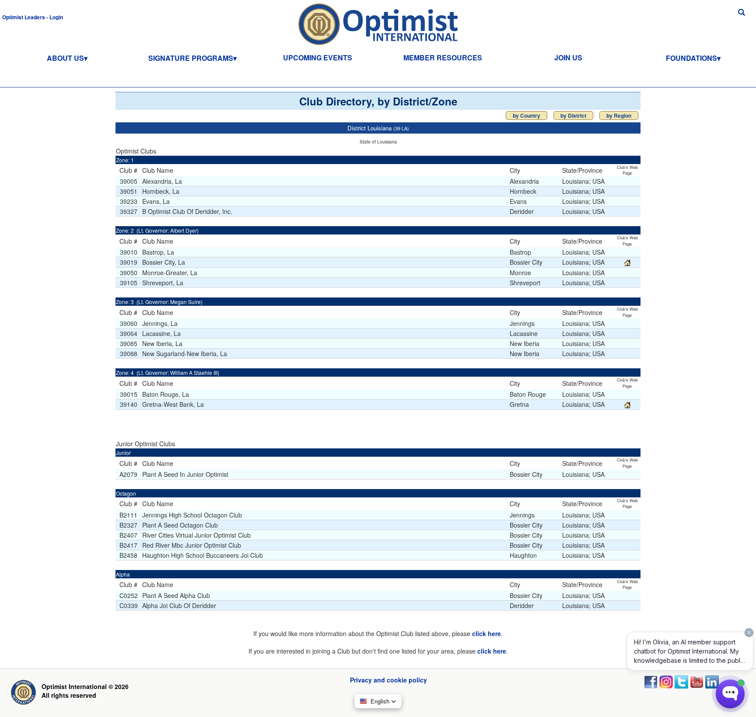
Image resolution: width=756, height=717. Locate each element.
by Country (526, 115)
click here (486, 633)
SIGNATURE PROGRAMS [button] (190, 58)
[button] (32, 16)
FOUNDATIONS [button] (691, 58)
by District (573, 115)
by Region (618, 115)
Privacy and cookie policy (388, 679)
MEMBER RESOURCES (442, 57)
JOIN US (568, 57)
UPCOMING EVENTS (317, 57)
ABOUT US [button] (65, 58)
